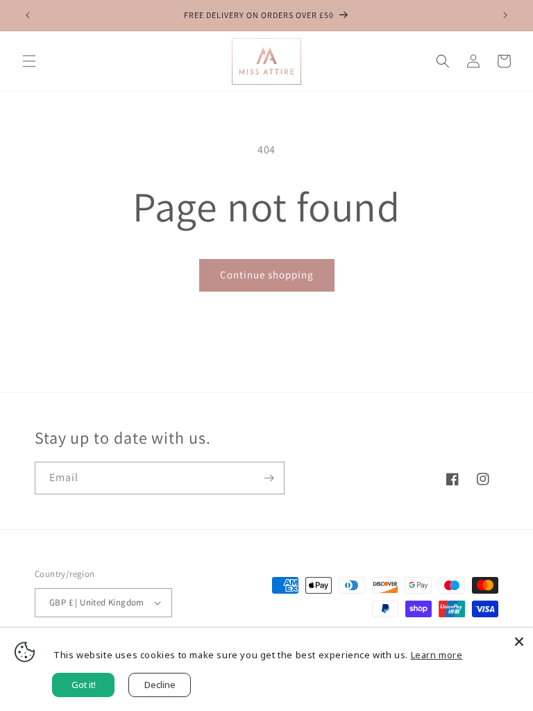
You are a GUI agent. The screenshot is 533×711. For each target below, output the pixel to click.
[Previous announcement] (27, 15)
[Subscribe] (268, 478)
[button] (29, 61)
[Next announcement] (505, 15)
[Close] (519, 642)
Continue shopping (267, 274)
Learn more (437, 655)
